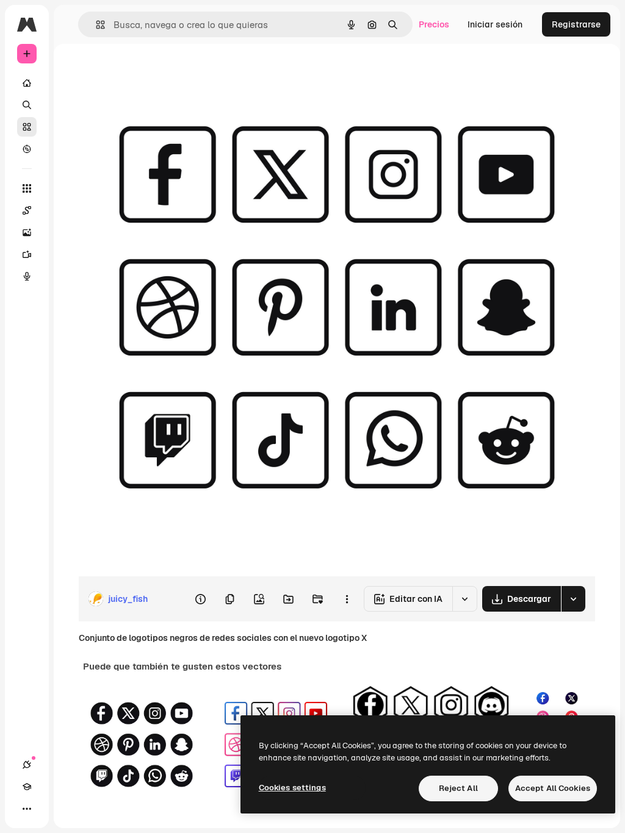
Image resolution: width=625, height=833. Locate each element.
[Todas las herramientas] (27, 188)
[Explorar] (27, 149)
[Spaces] (27, 210)
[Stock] (27, 127)
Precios (434, 24)
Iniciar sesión (495, 24)
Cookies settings (292, 787)
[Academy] (27, 786)
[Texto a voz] (27, 276)
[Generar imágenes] (27, 232)
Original (156, 71)
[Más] (27, 808)
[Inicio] (27, 83)
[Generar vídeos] (27, 254)
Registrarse (576, 24)
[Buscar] (27, 105)
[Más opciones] (346, 599)
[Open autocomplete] (95, 24)
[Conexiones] (27, 764)
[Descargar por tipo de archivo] (573, 599)
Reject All (458, 788)
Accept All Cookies (552, 788)
